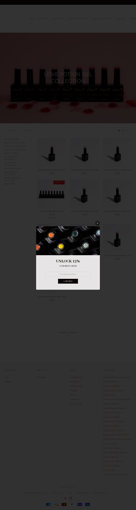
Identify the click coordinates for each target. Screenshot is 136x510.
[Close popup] (97, 223)
